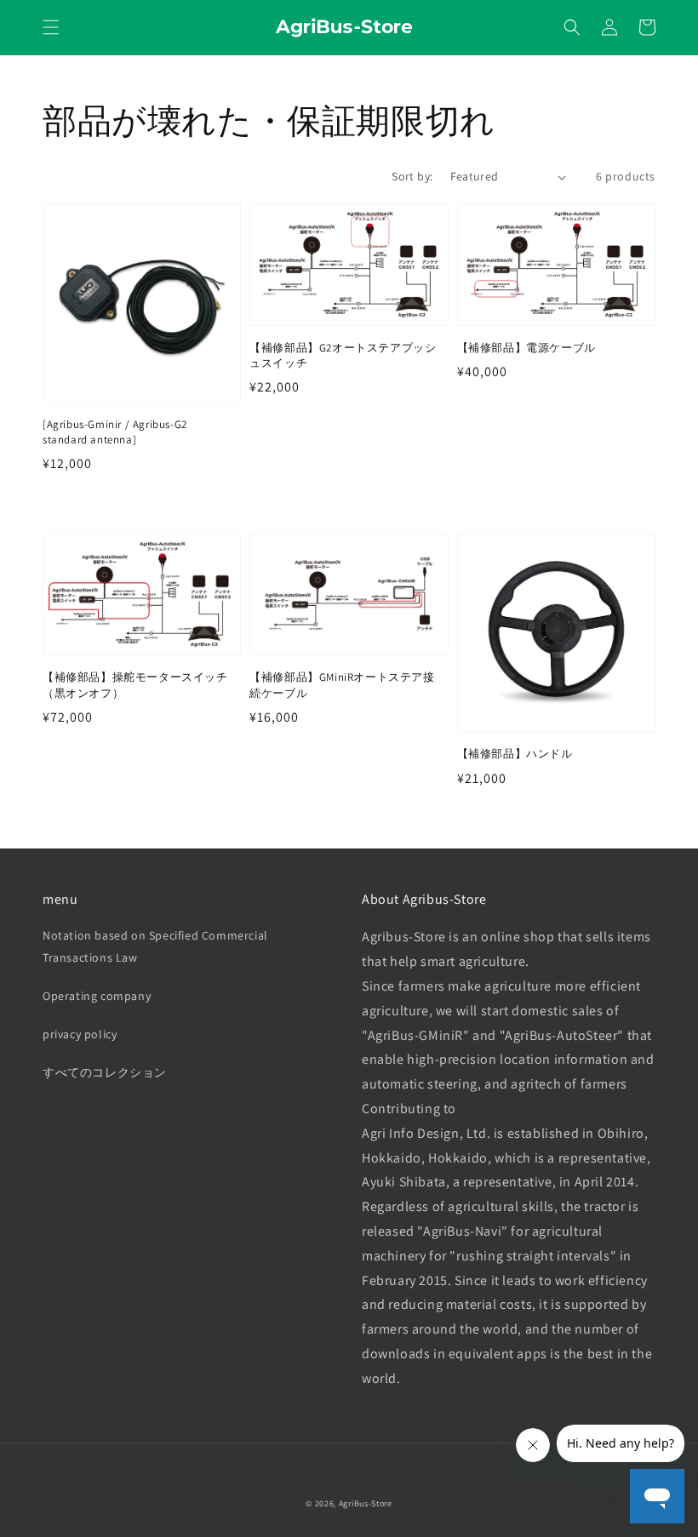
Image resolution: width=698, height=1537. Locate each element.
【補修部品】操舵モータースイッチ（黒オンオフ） (135, 685)
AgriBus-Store (365, 1503)
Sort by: (412, 176)
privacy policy (80, 1034)
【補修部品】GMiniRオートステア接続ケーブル (341, 685)
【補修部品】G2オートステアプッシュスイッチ (342, 355)
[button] (51, 27)
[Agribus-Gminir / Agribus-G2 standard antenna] (115, 432)
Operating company (97, 995)
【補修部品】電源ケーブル (526, 347)
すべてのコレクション (105, 1072)
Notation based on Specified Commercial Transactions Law (155, 946)
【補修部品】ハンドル (515, 753)
